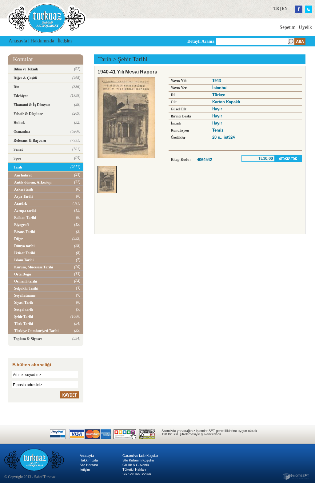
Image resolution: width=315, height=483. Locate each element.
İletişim (65, 40)
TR (276, 8)
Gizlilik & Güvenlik (135, 465)
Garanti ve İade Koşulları (140, 455)
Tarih (104, 59)
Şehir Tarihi (133, 59)
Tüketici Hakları (134, 469)
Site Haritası (89, 465)
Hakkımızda (42, 40)
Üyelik (305, 27)
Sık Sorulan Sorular (136, 474)
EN (284, 8)
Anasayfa (18, 40)
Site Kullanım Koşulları (138, 460)
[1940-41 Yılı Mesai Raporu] (109, 194)
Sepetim (287, 27)
